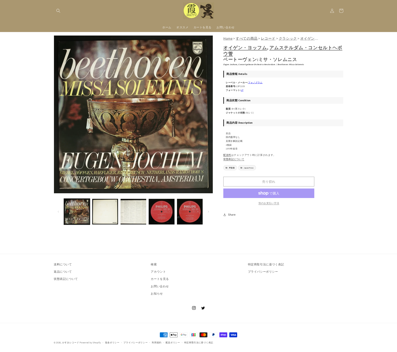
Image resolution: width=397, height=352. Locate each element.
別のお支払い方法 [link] (268, 203)
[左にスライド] (58, 211)
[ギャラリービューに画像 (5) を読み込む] (190, 212)
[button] (58, 10)
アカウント (158, 271)
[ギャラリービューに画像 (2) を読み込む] (105, 212)
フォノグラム (255, 82)
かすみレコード (70, 342)
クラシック (288, 38)
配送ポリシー (173, 342)
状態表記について (233, 159)
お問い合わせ (160, 286)
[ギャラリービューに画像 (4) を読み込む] (161, 212)
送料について (63, 264)
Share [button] (232, 214)
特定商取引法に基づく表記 (266, 264)
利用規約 (156, 342)
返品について (63, 271)
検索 (154, 264)
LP (242, 90)
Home (227, 38)
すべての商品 (247, 38)
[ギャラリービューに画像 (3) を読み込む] (133, 212)
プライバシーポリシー (263, 271)
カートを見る (160, 279)
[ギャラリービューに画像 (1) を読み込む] (77, 212)
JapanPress (249, 168)
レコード (268, 38)
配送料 (227, 154)
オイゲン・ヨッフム (245, 47)
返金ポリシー (112, 342)
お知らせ (157, 293)
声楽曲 (232, 168)
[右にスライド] (208, 211)
